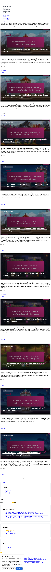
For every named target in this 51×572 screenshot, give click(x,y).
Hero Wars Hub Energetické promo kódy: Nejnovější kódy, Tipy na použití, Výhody (24, 513)
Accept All (19, 568)
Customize (5, 568)
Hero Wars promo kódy (10, 533)
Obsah (4, 8)
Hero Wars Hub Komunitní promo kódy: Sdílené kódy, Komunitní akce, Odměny (23, 516)
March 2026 (8, 546)
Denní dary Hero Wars (8, 31)
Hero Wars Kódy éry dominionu (12, 532)
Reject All (12, 568)
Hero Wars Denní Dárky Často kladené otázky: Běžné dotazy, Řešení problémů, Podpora (25, 517)
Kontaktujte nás (7, 9)
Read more (25, 479)
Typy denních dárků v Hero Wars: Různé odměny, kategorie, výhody (20, 512)
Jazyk (4, 13)
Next (4, 482)
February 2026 (8, 547)
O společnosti (6, 11)
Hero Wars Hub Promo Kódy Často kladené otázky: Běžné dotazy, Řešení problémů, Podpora (26, 515)
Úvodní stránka (7, 6)
